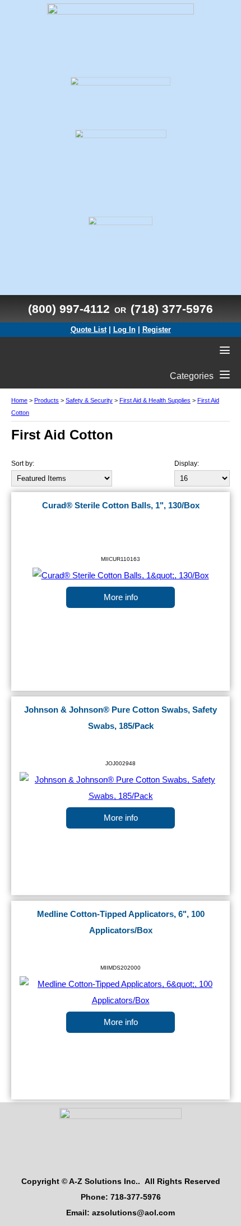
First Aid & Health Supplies (155, 400)
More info (121, 597)
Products (46, 400)
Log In (124, 329)
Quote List (88, 329)
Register (156, 329)
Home (19, 400)
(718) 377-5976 (172, 308)
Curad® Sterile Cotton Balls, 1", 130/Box (121, 505)
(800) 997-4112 (69, 308)
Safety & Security (89, 400)
